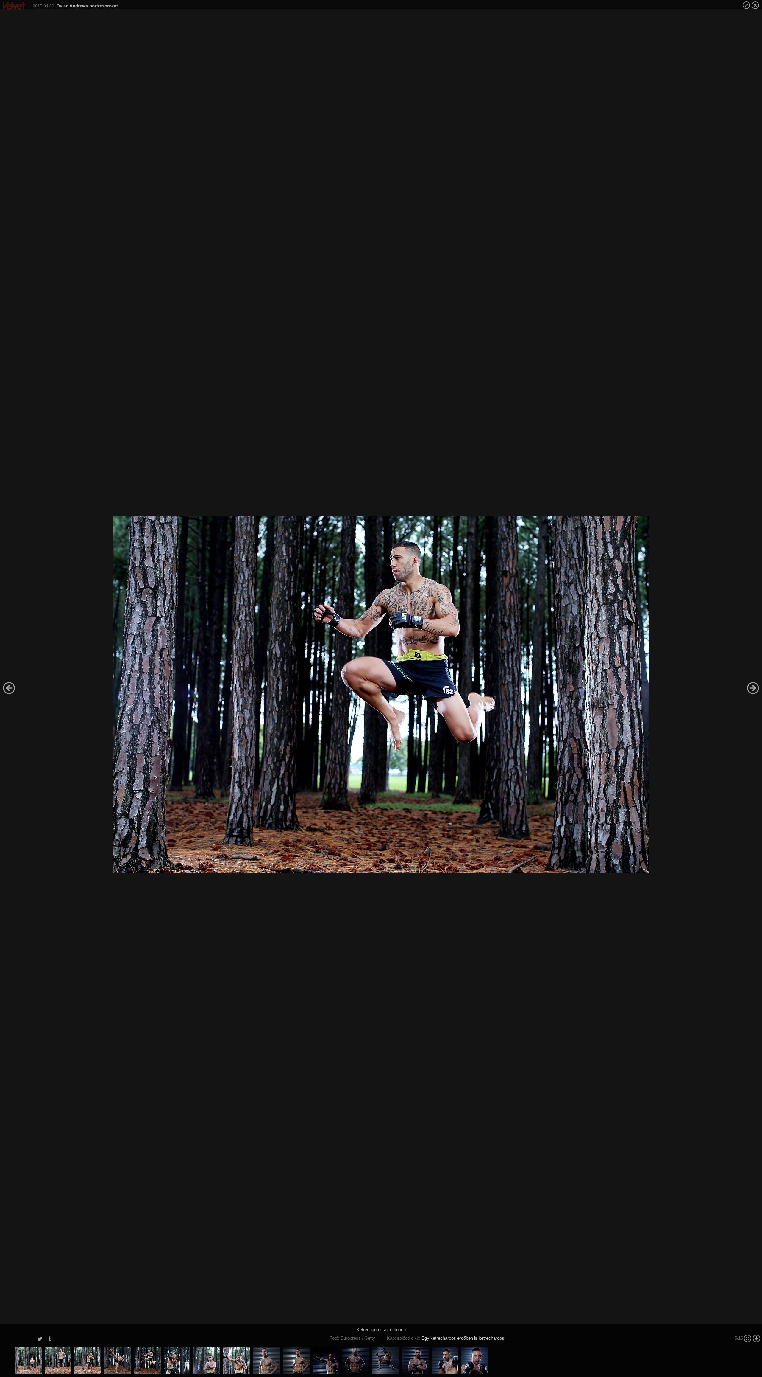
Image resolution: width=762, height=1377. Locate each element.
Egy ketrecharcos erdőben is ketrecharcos (462, 1338)
